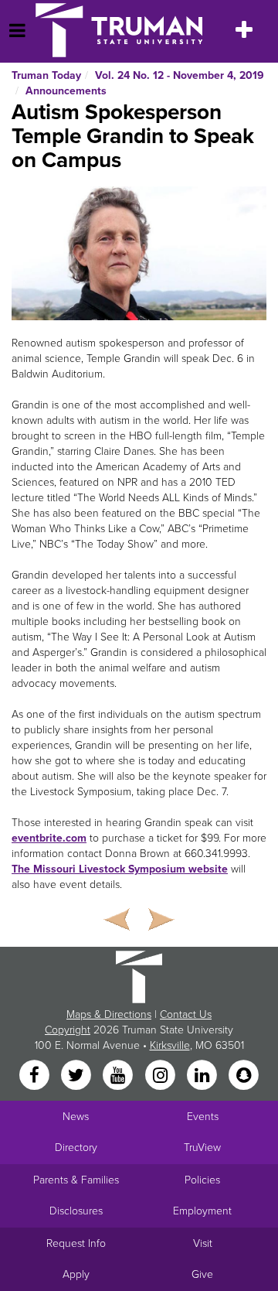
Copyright (67, 1030)
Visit (202, 1243)
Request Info (76, 1243)
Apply (76, 1274)
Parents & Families (76, 1180)
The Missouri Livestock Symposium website (120, 869)
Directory (76, 1147)
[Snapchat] (244, 1076)
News (76, 1116)
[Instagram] (161, 1076)
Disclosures (76, 1211)
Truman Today (46, 75)
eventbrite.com (49, 838)
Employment (202, 1211)
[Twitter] (77, 1076)
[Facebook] (35, 1076)
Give (202, 1274)
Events (203, 1116)
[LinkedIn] (203, 1076)
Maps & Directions (108, 1014)
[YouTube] (120, 1076)
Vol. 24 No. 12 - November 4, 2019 (179, 75)
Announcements (66, 90)
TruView (202, 1147)
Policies (202, 1180)
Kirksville (170, 1045)
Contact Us (186, 1014)
